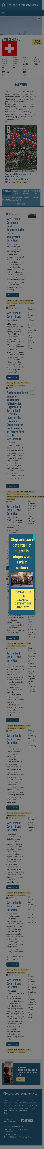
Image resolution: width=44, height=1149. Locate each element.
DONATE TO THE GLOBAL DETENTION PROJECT (22, 599)
